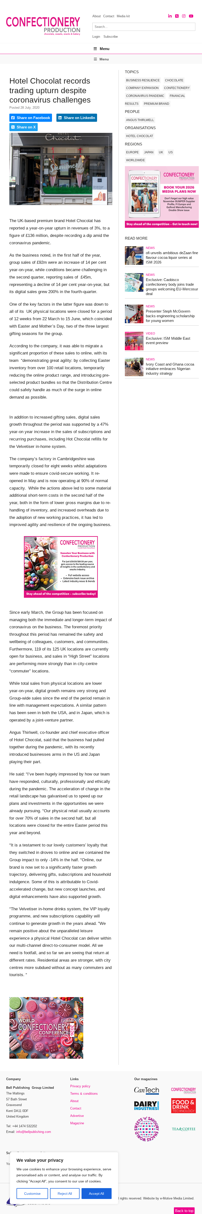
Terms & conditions (84, 1093)
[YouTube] (191, 16)
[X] (177, 16)
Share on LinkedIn (79, 118)
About (96, 16)
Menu (104, 49)
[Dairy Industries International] (146, 1109)
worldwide (135, 160)
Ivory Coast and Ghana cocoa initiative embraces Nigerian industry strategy (170, 369)
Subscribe (110, 36)
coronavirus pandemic (145, 96)
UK (161, 152)
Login (96, 36)
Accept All (96, 1194)
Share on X (26, 127)
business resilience (143, 80)
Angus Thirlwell (140, 120)
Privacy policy (80, 1086)
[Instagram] (183, 16)
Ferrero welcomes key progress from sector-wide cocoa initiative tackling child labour (95, 5)
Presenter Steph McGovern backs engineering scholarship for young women (170, 316)
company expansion (142, 88)
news (150, 248)
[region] (64, 1178)
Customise (32, 1194)
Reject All (65, 1194)
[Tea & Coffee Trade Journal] (183, 1131)
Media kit (123, 16)
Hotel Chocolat (139, 136)
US (170, 152)
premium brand (156, 104)
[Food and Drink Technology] (183, 1112)
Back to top (184, 1211)
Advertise (77, 1116)
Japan (148, 152)
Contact (108, 16)
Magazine (77, 1123)
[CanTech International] (146, 1093)
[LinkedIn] (170, 16)
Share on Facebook (33, 118)
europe (132, 152)
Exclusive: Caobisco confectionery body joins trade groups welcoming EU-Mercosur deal (172, 287)
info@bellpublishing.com (33, 1132)
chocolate (174, 80)
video (150, 333)
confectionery (177, 88)
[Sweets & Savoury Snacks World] (146, 1140)
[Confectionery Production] (183, 1093)
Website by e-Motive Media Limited (168, 1198)
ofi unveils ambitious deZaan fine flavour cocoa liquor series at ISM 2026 (172, 257)
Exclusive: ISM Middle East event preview (168, 340)
